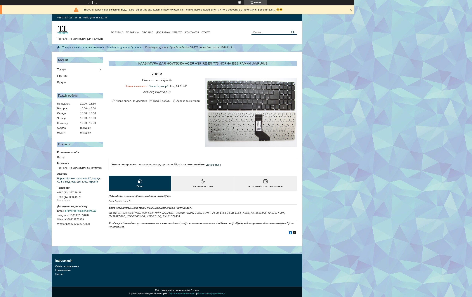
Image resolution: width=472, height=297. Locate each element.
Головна (117, 32)
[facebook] (290, 233)
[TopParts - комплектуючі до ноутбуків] (62, 29)
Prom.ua (194, 290)
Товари (131, 32)
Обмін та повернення (67, 266)
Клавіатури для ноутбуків (89, 47)
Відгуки (61, 82)
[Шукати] (293, 32)
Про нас (147, 32)
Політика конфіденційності (211, 293)
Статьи (59, 274)
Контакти (192, 32)
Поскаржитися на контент (182, 293)
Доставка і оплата (169, 32)
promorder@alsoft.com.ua (80, 210)
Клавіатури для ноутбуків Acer (124, 47)
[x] (294, 233)
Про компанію (63, 270)
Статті (206, 32)
